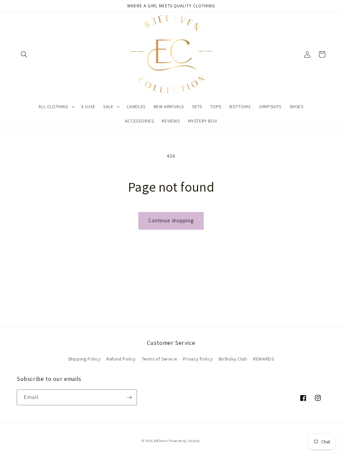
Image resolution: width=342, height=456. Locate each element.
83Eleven (161, 441)
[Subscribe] (129, 397)
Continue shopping (171, 220)
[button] (24, 54)
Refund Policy (121, 359)
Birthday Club (233, 359)
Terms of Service (159, 359)
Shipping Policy (84, 359)
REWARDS (263, 359)
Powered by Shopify (184, 441)
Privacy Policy (197, 359)
